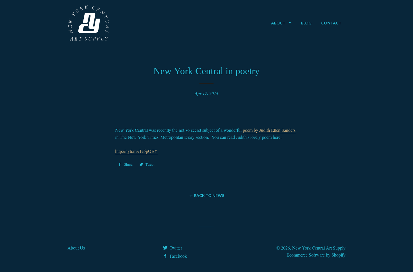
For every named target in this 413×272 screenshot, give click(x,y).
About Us (76, 248)
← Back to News (206, 195)
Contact (331, 23)
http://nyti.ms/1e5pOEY (136, 151)
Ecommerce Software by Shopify (316, 255)
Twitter (175, 248)
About (278, 23)
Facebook (178, 256)
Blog (306, 23)
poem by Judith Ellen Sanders (269, 130)
